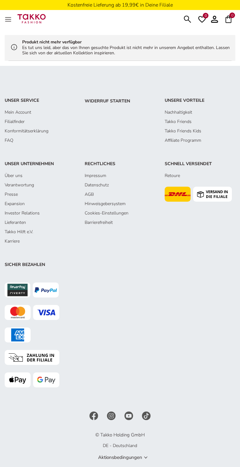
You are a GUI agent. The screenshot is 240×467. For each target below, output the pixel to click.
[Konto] (214, 19)
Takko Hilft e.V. (19, 232)
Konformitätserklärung (26, 131)
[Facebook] (94, 415)
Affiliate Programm (183, 140)
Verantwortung (19, 185)
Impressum (95, 176)
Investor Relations (22, 213)
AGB (89, 194)
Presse (11, 194)
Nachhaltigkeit (178, 112)
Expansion (15, 204)
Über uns (13, 176)
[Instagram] (112, 415)
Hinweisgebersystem (105, 204)
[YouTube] (129, 415)
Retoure (172, 176)
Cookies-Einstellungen (106, 213)
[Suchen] (187, 18)
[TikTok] (146, 415)
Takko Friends (178, 122)
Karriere (12, 241)
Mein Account (18, 112)
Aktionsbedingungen (120, 457)
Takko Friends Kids (183, 131)
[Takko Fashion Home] (32, 18)
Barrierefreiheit (99, 222)
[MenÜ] (9, 18)
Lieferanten (15, 222)
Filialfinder (15, 122)
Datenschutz (97, 185)
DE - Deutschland (120, 446)
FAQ (9, 140)
